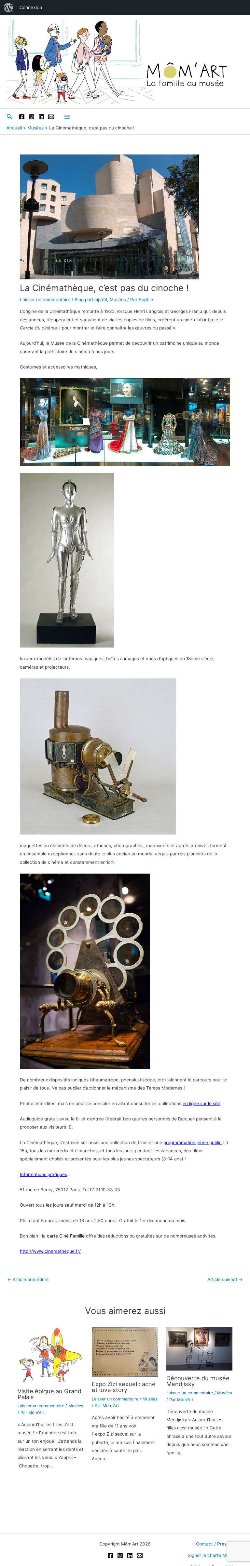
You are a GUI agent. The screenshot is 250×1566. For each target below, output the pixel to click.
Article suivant (225, 1280)
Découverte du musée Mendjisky (197, 1380)
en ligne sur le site (201, 1103)
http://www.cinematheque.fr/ (50, 1251)
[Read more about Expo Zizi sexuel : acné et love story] (125, 1351)
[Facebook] (22, 117)
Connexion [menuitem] (31, 7)
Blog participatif (91, 299)
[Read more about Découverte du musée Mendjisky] (199, 1348)
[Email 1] (51, 117)
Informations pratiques (43, 1174)
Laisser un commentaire (45, 299)
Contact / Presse (213, 1543)
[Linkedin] (41, 117)
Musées (118, 299)
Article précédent (28, 1280)
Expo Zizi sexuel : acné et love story (124, 1386)
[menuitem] (8, 7)
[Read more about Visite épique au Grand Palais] (51, 1355)
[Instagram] (32, 117)
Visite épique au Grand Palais (49, 1393)
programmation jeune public (192, 1142)
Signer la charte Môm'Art (214, 1555)
